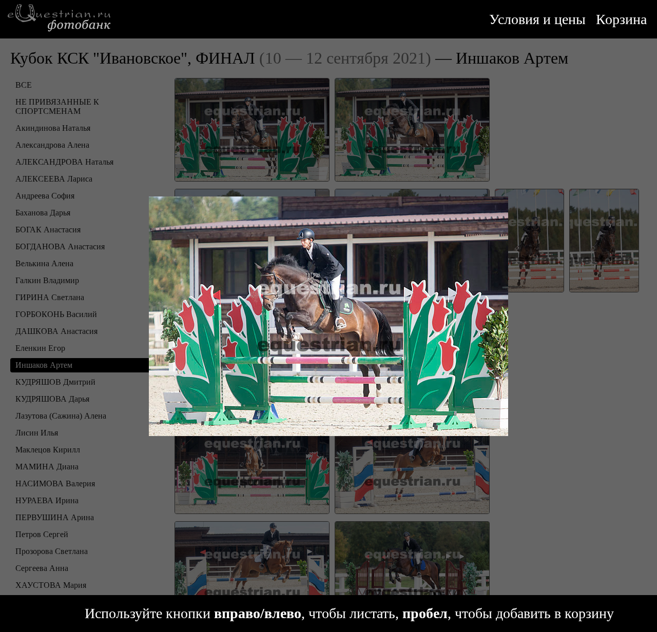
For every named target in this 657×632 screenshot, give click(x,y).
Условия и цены (537, 19)
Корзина (621, 19)
